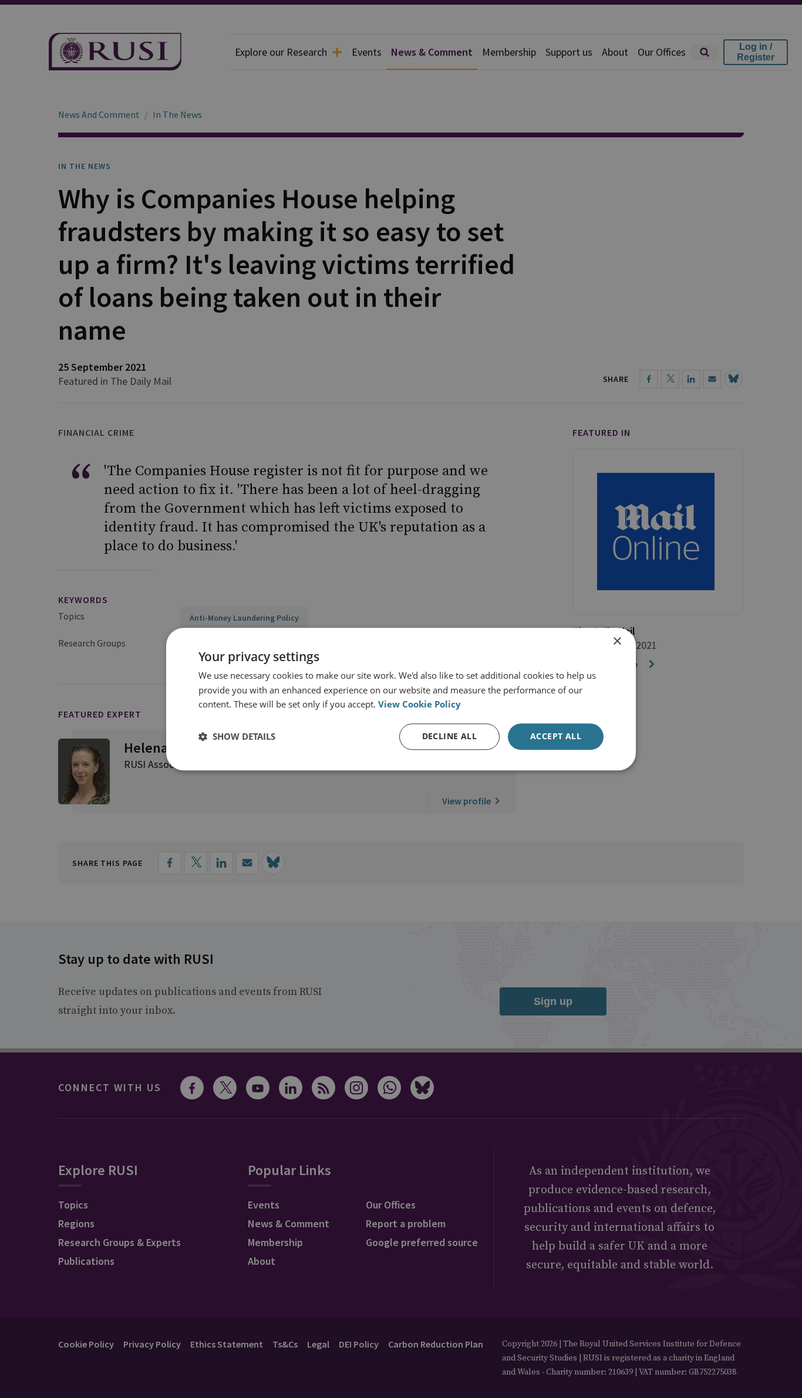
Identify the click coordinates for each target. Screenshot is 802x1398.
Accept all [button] (555, 736)
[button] (236, 736)
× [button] (616, 641)
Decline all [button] (449, 736)
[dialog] (401, 699)
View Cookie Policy (419, 704)
